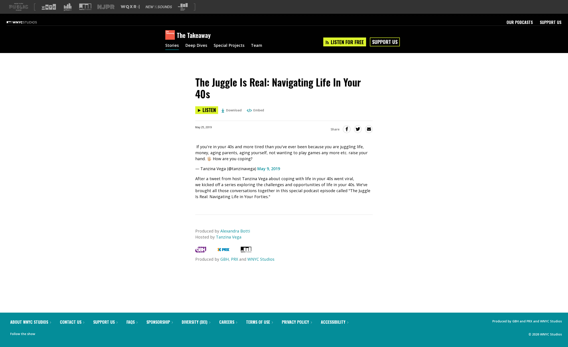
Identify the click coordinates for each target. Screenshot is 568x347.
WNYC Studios (260, 259)
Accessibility (333, 322)
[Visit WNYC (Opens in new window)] (49, 7)
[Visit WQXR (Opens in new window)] (130, 7)
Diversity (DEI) (194, 322)
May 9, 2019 (268, 168)
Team (256, 46)
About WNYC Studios (29, 322)
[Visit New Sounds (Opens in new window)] (159, 6)
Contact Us (70, 322)
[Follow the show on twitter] (50, 333)
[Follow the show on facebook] (41, 333)
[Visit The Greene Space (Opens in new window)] (183, 7)
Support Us (550, 22)
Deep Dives (196, 46)
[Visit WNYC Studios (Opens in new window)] (85, 7)
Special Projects (229, 46)
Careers (226, 322)
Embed (258, 110)
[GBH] (200, 251)
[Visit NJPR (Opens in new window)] (105, 7)
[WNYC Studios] (246, 251)
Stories (172, 46)
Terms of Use (258, 322)
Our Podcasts (520, 22)
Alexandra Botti (235, 231)
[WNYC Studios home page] (27, 22)
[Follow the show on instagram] (59, 333)
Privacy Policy (295, 322)
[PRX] (223, 251)
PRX (234, 259)
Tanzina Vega (228, 237)
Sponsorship (158, 322)
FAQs (130, 322)
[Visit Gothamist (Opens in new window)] (67, 7)
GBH (224, 259)
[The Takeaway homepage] (171, 35)
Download (234, 110)
